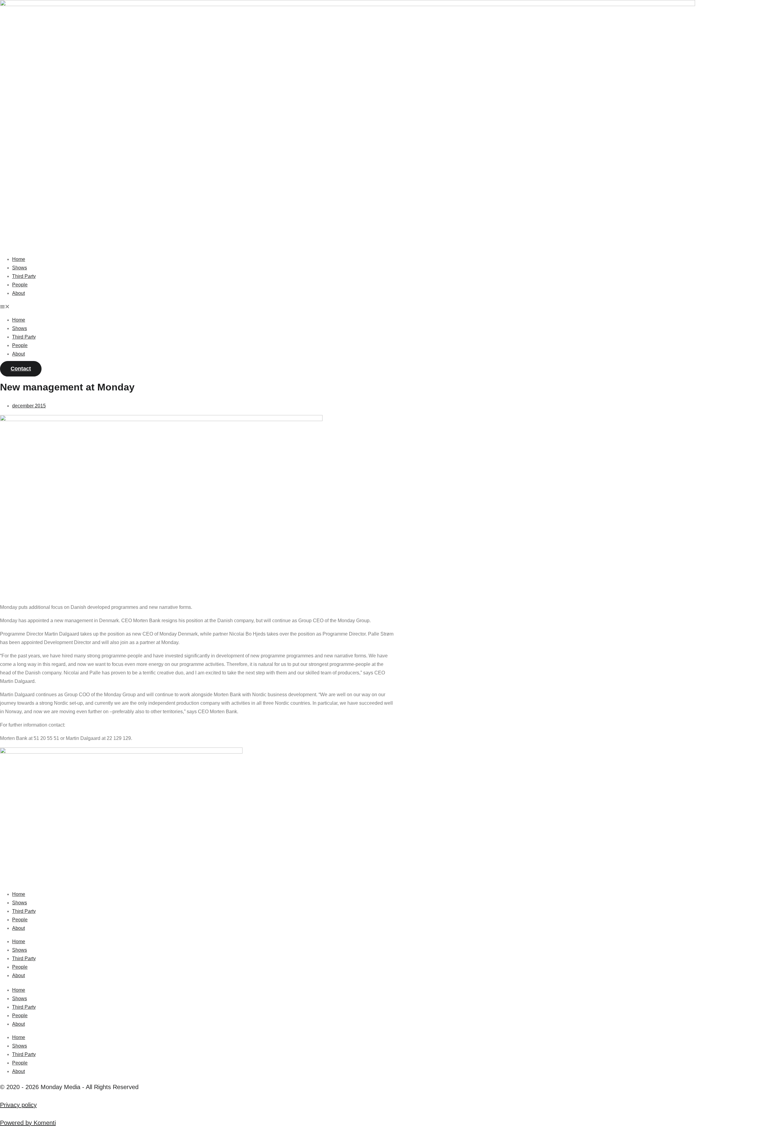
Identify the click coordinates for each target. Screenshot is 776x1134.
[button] (388, 306)
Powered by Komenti (28, 1122)
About (18, 293)
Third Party (24, 276)
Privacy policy (18, 1105)
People (20, 284)
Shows (19, 267)
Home (18, 259)
